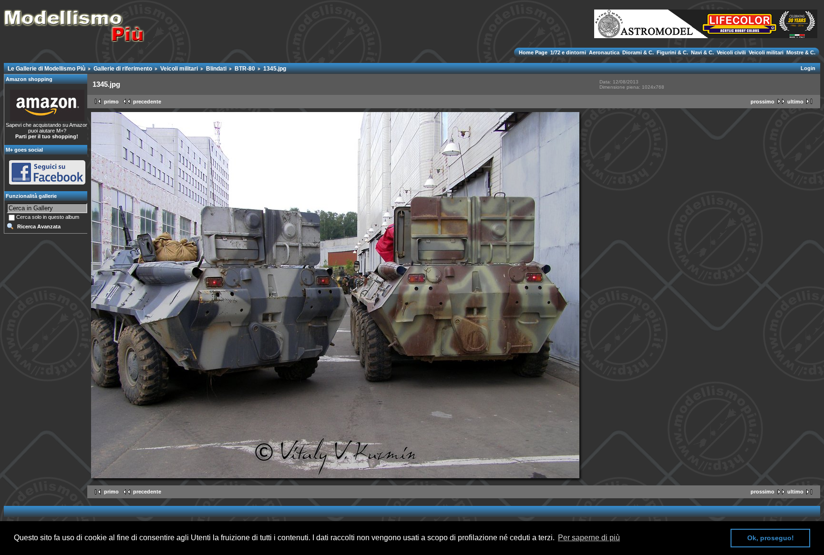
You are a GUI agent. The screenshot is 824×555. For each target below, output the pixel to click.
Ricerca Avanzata (39, 226)
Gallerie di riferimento (122, 68)
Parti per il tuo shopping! (46, 136)
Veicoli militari (766, 52)
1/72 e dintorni (568, 52)
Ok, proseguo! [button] (770, 538)
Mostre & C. (800, 52)
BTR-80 (245, 68)
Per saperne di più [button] (589, 538)
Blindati (216, 68)
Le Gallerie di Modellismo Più (46, 68)
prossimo (762, 101)
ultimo (795, 101)
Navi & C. (702, 52)
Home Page (534, 52)
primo (111, 101)
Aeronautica (604, 52)
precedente (147, 101)
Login (808, 68)
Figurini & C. (672, 52)
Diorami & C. (638, 52)
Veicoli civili (731, 52)
